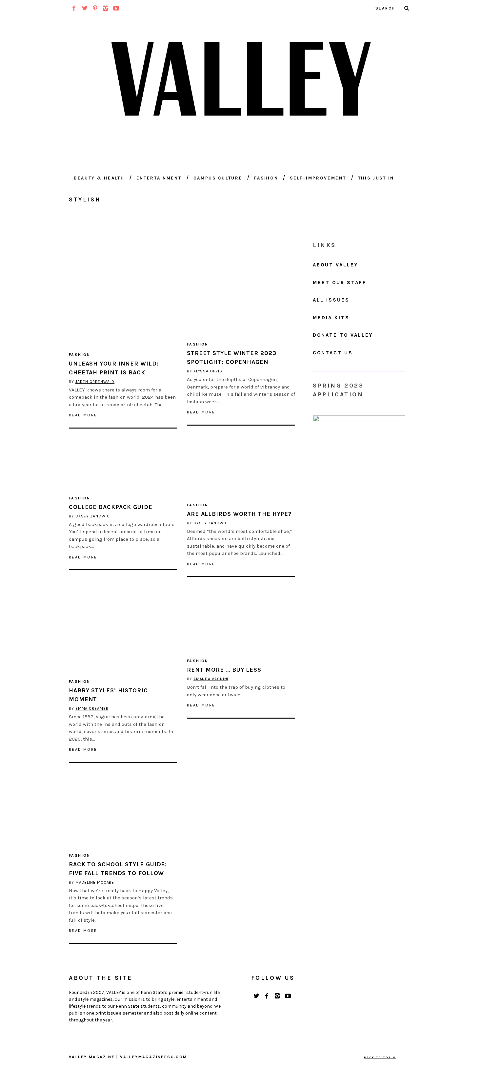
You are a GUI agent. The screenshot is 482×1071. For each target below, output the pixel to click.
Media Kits (331, 318)
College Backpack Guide (110, 507)
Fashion (266, 178)
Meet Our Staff (339, 282)
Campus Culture (218, 178)
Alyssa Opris (207, 371)
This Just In (376, 178)
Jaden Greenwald (95, 381)
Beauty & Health (99, 178)
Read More (83, 415)
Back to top (378, 1057)
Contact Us (333, 353)
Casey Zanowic (92, 516)
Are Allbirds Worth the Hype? (239, 513)
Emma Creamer (92, 708)
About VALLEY (335, 265)
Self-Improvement (318, 178)
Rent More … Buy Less (224, 669)
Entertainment (159, 178)
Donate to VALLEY (343, 335)
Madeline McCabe (94, 882)
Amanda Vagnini (211, 679)
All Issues (331, 300)
